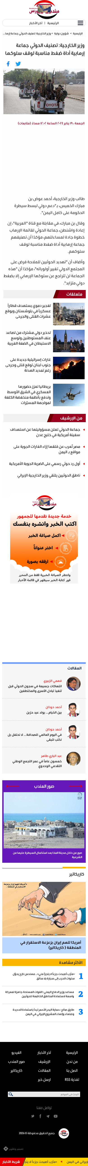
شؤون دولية (61, 33)
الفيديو (16, 1052)
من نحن (72, 1061)
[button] (75, 786)
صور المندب (16, 1061)
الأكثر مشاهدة (70, 962)
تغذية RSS (72, 1079)
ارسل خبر (44, 1079)
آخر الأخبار (35, 23)
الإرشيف (44, 1061)
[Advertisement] (43, 161)
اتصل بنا (72, 1070)
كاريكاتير (76, 874)
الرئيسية (53, 23)
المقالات (74, 668)
